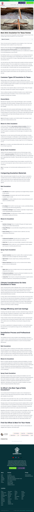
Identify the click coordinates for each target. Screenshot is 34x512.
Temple (23, 496)
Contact (33, 4)
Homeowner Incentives (29, 476)
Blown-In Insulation (11, 476)
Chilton (16, 492)
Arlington (3, 500)
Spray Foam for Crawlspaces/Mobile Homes (14, 478)
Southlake (3, 501)
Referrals (29, 4)
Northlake (3, 496)
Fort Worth (10, 491)
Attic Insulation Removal (11, 479)
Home (11, 4)
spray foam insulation (9, 154)
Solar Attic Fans (10, 482)
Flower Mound (3, 492)
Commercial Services (11, 484)
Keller (9, 497)
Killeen (16, 491)
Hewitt (16, 497)
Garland (9, 501)
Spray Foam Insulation (11, 477)
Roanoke (9, 496)
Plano (2, 502)
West (15, 495)
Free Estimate (30, 2)
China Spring (17, 496)
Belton (23, 491)
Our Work (26, 4)
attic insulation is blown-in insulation (19, 126)
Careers (24, 4)
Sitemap (32, 510)
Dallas (2, 491)
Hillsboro (23, 492)
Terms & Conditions (23, 510)
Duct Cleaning (9, 481)
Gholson (23, 495)
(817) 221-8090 (22, 2)
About (13, 4)
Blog (30, 4)
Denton (9, 500)
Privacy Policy (28, 510)
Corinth (9, 492)
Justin (2, 505)
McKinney (9, 502)
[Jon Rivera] (2, 434)
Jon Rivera (6, 433)
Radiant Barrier (10, 483)
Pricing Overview (28, 474)
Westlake (9, 495)
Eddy (22, 497)
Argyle (2, 497)
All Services (9, 474)
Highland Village (4, 495)
